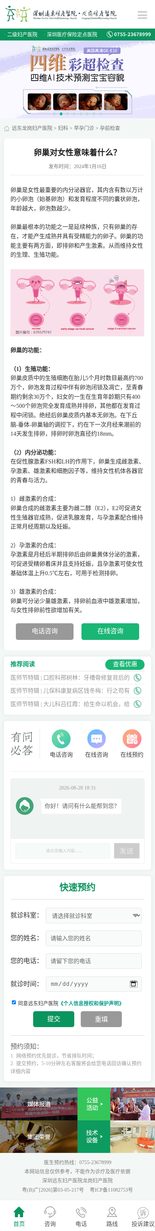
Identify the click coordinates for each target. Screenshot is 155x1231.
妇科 (63, 128)
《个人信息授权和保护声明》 (91, 1003)
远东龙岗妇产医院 (32, 128)
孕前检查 (110, 128)
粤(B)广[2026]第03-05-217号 (53, 1190)
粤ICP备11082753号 (111, 1190)
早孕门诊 (84, 128)
